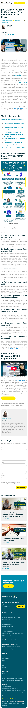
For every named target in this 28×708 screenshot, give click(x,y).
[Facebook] (2, 35)
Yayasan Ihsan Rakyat (7, 631)
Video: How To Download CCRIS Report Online (14, 147)
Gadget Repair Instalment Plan (10, 644)
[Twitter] (13, 35)
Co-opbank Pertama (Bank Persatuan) (11, 617)
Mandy (11, 25)
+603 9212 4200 (6, 686)
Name (3, 462)
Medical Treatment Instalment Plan (11, 646)
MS (15, 3)
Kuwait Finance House (7, 626)
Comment (4, 447)
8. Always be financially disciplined (12, 145)
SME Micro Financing (7, 649)
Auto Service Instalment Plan (9, 639)
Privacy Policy (5, 701)
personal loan (17, 75)
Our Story (4, 656)
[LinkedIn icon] (10, 698)
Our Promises (5, 658)
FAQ (3, 665)
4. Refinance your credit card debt (12, 132)
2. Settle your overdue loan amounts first (14, 127)
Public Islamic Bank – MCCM (9, 629)
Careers (4, 663)
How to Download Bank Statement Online (12, 680)
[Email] (10, 35)
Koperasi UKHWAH (7, 624)
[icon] (12, 698)
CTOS (25, 83)
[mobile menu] (26, 3)
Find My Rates (21, 3)
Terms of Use (13, 701)
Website (3, 475)
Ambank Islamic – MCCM (8, 615)
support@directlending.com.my (10, 688)
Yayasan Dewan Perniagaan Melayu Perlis (12, 633)
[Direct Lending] (6, 3)
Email (3, 469)
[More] (16, 35)
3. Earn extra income (9, 129)
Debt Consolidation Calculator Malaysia (12, 678)
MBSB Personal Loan (7, 636)
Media (3, 660)
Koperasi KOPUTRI (7, 622)
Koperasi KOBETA (6, 619)
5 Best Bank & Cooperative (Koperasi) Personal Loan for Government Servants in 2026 (13, 514)
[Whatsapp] (5, 35)
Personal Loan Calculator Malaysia (10, 676)
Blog (3, 673)
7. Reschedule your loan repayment (13, 142)
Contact (4, 667)
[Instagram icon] (2, 698)
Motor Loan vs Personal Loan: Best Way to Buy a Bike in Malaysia (14, 564)
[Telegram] (8, 35)
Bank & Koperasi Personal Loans (10, 612)
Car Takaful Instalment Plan (9, 642)
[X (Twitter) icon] (7, 698)
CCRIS (19, 83)
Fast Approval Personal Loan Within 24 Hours (13, 539)
